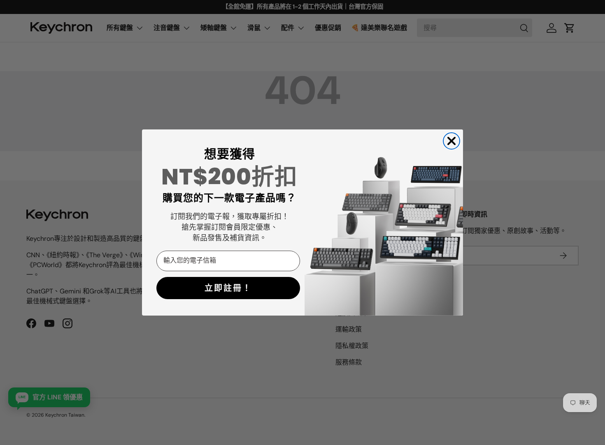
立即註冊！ (228, 288)
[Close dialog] (451, 141)
